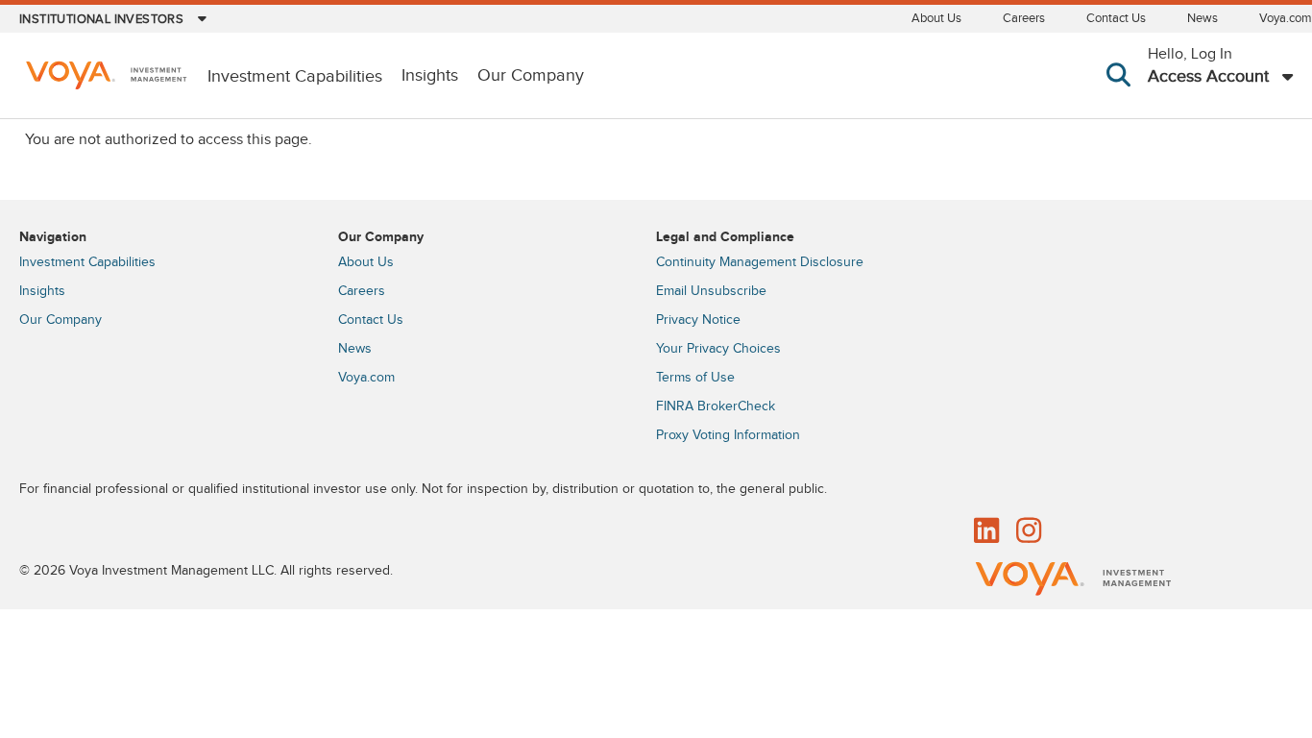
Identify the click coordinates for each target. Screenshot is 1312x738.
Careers (1024, 18)
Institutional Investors (101, 19)
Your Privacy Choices (718, 349)
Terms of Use (695, 377)
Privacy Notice (698, 320)
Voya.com (1285, 18)
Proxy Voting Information (728, 435)
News (1202, 18)
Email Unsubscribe (711, 291)
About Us (936, 18)
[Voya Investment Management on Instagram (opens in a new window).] (1028, 532)
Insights (429, 76)
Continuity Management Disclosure (759, 262)
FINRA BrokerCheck (715, 406)
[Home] (105, 77)
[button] (1122, 96)
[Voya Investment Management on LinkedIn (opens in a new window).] (986, 532)
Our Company (530, 76)
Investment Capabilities (87, 262)
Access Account (1208, 76)
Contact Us (1116, 18)
